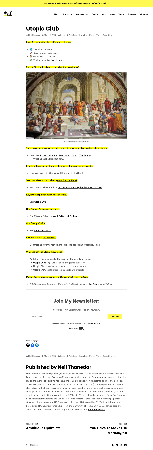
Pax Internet (49, 237)
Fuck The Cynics (42, 230)
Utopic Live (39, 262)
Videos (122, 14)
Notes (112, 14)
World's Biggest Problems (106, 35)
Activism (72, 35)
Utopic (92, 35)
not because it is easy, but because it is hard (80, 187)
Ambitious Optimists (49, 209)
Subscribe (143, 14)
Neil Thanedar (34, 35)
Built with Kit (76, 328)
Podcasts (132, 14)
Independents (82, 35)
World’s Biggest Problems (66, 216)
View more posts (96, 409)
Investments (81, 14)
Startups (66, 14)
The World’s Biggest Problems (73, 277)
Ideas (104, 14)
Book (94, 14)
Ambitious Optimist (67, 180)
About (56, 14)
